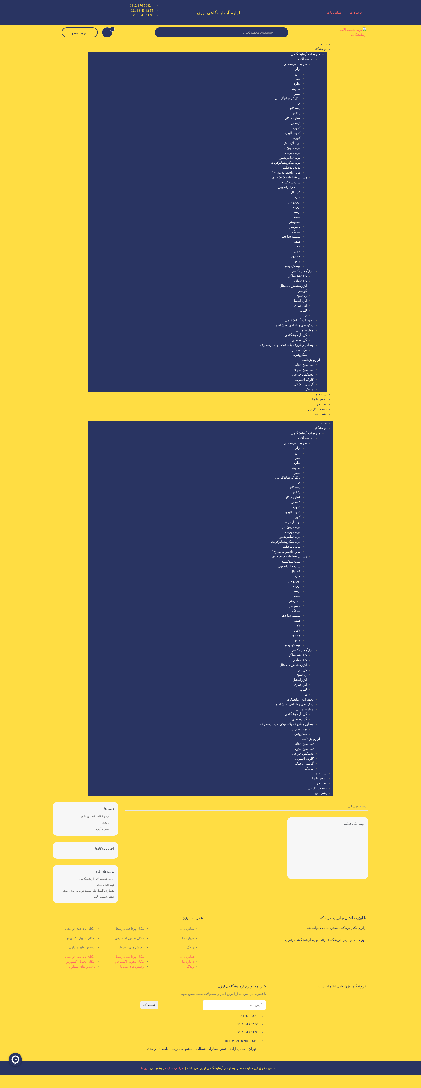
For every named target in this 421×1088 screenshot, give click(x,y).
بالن (297, 74)
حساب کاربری (317, 409)
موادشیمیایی (305, 330)
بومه (297, 212)
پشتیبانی (321, 414)
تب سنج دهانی (303, 364)
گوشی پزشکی (304, 384)
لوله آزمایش (292, 143)
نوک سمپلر (299, 350)
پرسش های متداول (131, 947)
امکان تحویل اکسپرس (130, 938)
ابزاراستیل (300, 300)
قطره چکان (292, 118)
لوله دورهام (292, 152)
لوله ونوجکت (291, 167)
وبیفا (144, 1068)
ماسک (309, 389)
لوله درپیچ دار (291, 147)
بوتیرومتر (294, 202)
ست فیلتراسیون (289, 187)
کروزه (296, 128)
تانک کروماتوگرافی (287, 98)
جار (298, 103)
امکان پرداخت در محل (129, 928)
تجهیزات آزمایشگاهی (299, 320)
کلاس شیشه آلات (104, 896)
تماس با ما (333, 12)
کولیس (302, 291)
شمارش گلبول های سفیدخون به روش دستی (88, 890)
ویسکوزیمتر (292, 266)
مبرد (297, 197)
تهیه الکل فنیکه (354, 823)
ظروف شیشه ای (295, 64)
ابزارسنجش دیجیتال (293, 286)
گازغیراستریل (304, 379)
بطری (296, 83)
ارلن (297, 69)
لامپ (303, 310)
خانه (324, 44)
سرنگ (296, 231)
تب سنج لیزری (303, 369)
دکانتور (295, 113)
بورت (296, 207)
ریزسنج (302, 295)
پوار (304, 315)
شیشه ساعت (291, 236)
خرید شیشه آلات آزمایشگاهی (96, 878)
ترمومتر (295, 226)
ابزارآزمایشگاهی (302, 271)
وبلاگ (190, 947)
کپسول (295, 123)
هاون (297, 261)
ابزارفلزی (300, 305)
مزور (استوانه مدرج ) (286, 172)
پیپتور (296, 93)
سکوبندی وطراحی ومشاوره (294, 325)
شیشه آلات (306, 59)
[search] (160, 32)
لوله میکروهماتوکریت (285, 162)
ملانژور (295, 256)
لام (298, 246)
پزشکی (105, 822)
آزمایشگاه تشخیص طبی (95, 816)
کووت (296, 138)
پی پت (296, 88)
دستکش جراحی (303, 374)
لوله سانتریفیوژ (289, 157)
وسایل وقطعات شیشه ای (289, 177)
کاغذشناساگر (298, 276)
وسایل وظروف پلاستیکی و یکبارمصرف (287, 345)
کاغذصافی (300, 281)
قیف (297, 241)
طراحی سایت (174, 1068)
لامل (297, 251)
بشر (297, 78)
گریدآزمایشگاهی (296, 335)
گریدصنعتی (299, 340)
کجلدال (295, 192)
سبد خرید (320, 404)
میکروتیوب (299, 355)
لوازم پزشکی (311, 360)
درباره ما (356, 12)
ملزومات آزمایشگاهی (305, 54)
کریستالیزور (292, 133)
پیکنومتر (294, 222)
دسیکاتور (294, 108)
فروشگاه (320, 49)
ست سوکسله (291, 182)
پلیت (297, 216)
